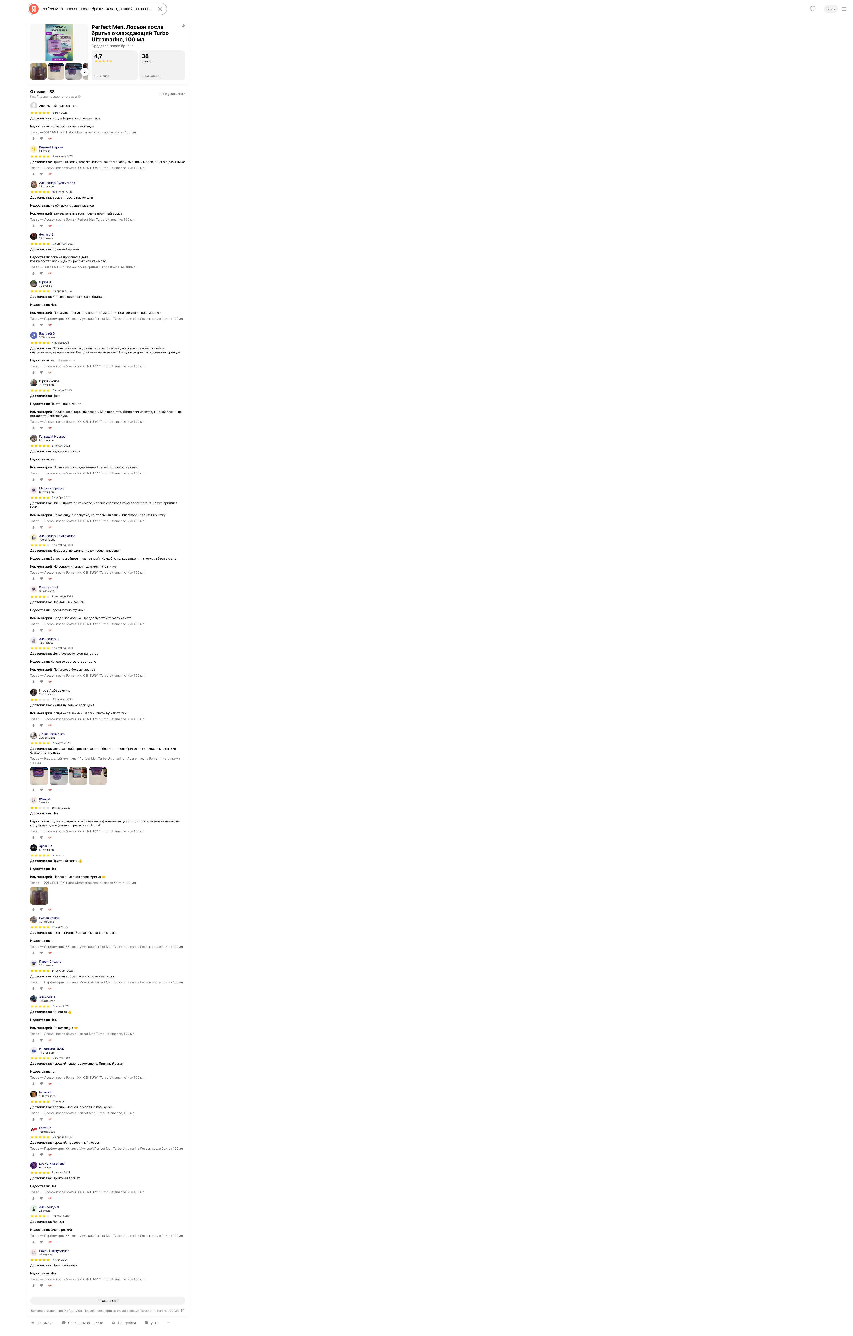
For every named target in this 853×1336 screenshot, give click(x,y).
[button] (38, 71)
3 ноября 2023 (61, 497)
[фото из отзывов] (39, 776)
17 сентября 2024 (63, 243)
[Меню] (844, 8)
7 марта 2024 (60, 342)
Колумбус (45, 1323)
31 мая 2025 (60, 927)
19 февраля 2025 (62, 156)
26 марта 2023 (61, 807)
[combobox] (96, 9)
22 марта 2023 (61, 743)
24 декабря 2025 (62, 970)
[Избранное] (813, 9)
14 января (58, 855)
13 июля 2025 (60, 1006)
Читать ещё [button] (66, 360)
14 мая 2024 (60, 1259)
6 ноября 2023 (61, 445)
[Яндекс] (34, 9)
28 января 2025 (62, 191)
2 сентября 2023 (62, 545)
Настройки (127, 1323)
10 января (58, 1101)
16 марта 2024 (61, 1058)
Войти (831, 9)
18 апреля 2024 (62, 291)
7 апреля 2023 (61, 1172)
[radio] (33, 138)
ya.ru (155, 1323)
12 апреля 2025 (62, 1137)
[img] (40, 113)
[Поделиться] (183, 26)
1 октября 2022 (61, 1216)
